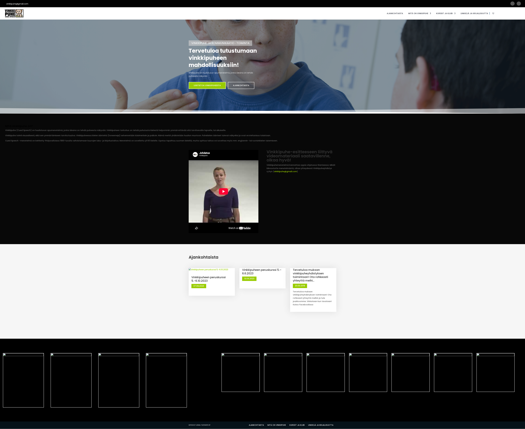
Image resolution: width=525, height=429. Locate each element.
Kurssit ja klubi (444, 13)
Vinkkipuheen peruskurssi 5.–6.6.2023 (262, 271)
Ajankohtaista (395, 13)
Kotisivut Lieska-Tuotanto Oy (199, 425)
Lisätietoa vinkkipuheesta (207, 85)
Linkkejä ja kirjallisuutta (474, 13)
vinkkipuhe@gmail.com (285, 171)
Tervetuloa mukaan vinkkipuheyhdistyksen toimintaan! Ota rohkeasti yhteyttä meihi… (310, 275)
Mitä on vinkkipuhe (418, 13)
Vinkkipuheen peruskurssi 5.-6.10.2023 (208, 279)
